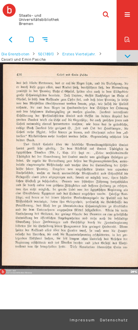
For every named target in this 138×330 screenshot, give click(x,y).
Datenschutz (114, 319)
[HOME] (31, 14)
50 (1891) (46, 53)
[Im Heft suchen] (127, 39)
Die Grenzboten (15, 53)
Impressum (82, 319)
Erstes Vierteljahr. (79, 53)
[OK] (106, 14)
